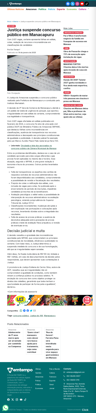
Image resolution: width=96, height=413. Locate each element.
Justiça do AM (36, 315)
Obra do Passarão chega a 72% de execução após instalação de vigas (75, 54)
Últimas (38, 369)
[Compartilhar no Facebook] (28, 311)
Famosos (52, 377)
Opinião (38, 373)
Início (9, 21)
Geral (51, 384)
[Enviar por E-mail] (34, 311)
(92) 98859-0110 (72, 380)
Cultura (82, 9)
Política (42, 9)
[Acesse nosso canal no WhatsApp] (5, 408)
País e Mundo (54, 369)
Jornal (51, 388)
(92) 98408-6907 (73, 376)
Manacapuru (49, 315)
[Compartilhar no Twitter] (31, 311)
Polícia (51, 9)
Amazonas (31, 9)
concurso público (21, 315)
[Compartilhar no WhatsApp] (21, 311)
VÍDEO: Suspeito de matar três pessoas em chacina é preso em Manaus (76, 98)
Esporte (61, 9)
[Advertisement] (48, 16)
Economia (72, 9)
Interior (15, 21)
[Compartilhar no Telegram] (24, 311)
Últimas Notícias (15, 9)
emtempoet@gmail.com (75, 372)
